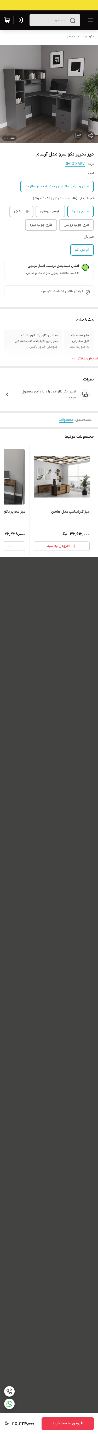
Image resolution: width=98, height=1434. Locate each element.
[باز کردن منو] (89, 20)
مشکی (19, 211)
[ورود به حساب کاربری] (21, 20)
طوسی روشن (50, 211)
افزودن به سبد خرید (67, 1423)
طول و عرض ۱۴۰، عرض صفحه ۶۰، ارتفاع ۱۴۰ (57, 186)
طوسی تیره (80, 211)
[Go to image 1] (12, 138)
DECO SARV (75, 164)
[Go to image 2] (7, 138)
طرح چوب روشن (76, 224)
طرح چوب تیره (41, 224)
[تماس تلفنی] (9, 1391)
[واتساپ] (9, 1404)
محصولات (68, 36)
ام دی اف (82, 249)
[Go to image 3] (4, 138)
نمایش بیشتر (88, 358)
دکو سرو (88, 36)
